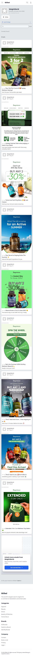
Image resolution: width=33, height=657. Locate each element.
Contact (3, 637)
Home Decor (5, 617)
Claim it (19, 580)
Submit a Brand (6, 627)
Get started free (15, 567)
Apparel (3, 606)
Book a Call (4, 640)
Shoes (3, 612)
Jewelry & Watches (6, 614)
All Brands (4, 624)
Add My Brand (5, 630)
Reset (30, 26)
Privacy (3, 642)
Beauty (3, 609)
